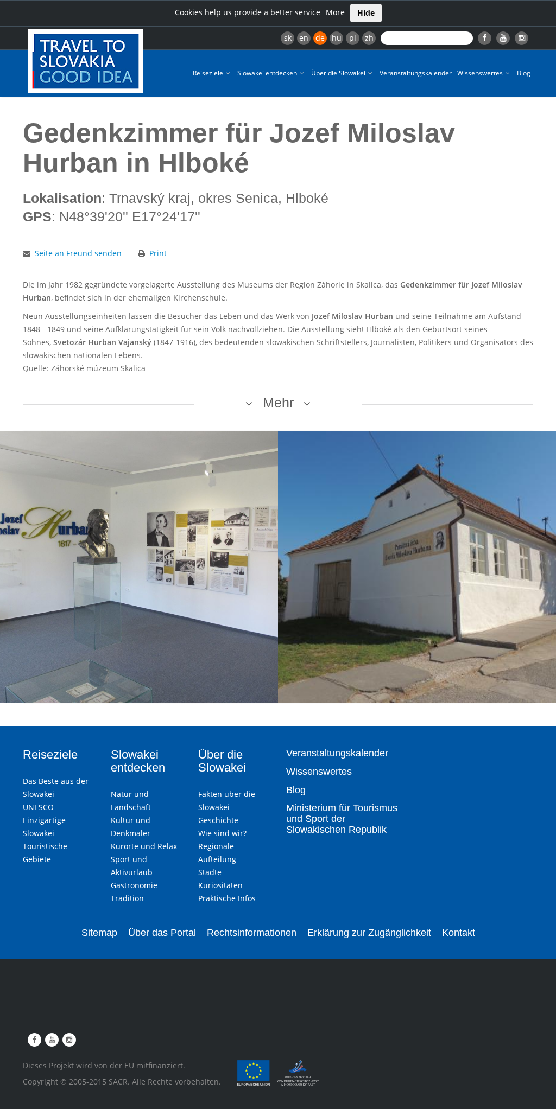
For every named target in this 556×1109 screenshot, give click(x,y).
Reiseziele (209, 73)
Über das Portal (162, 932)
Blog (523, 73)
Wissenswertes (480, 73)
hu (337, 38)
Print (158, 253)
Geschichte (218, 820)
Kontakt (458, 932)
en (303, 38)
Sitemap (99, 932)
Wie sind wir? (222, 833)
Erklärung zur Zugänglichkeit (369, 932)
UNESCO (38, 807)
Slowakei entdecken (268, 73)
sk (288, 38)
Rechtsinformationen (251, 932)
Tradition (127, 898)
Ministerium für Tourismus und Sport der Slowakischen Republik (341, 818)
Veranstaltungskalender (416, 73)
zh (369, 38)
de (320, 38)
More (335, 12)
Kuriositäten (220, 885)
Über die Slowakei (339, 73)
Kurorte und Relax (144, 846)
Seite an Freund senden (78, 253)
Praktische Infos (227, 898)
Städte (210, 872)
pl (352, 38)
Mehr (278, 402)
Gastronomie (134, 885)
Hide (366, 13)
